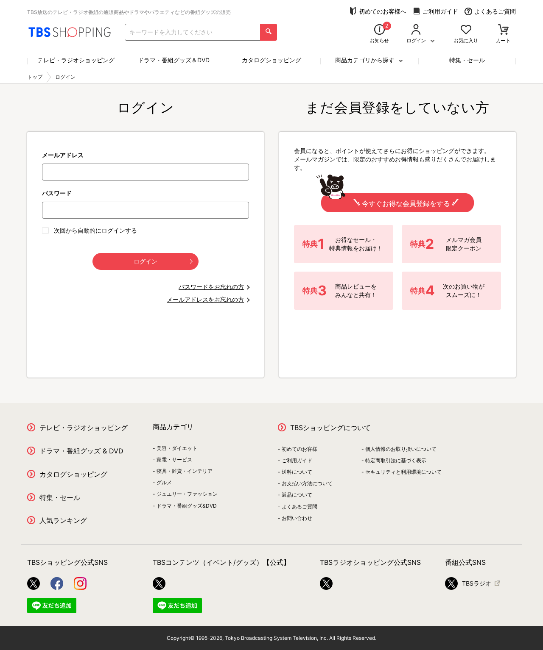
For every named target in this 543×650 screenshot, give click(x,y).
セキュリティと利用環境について (403, 472)
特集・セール (467, 60)
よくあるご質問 (495, 11)
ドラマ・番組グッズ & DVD (81, 451)
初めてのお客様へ (382, 11)
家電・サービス (174, 459)
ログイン (145, 261)
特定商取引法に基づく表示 (395, 460)
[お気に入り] (466, 30)
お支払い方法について (307, 483)
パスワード (57, 193)
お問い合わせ (297, 518)
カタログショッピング (271, 60)
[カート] (503, 30)
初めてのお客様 (299, 449)
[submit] (268, 32)
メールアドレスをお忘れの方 (205, 299)
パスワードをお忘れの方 (211, 286)
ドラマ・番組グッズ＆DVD (174, 60)
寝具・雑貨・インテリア (185, 471)
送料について (297, 472)
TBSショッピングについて (330, 427)
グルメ (164, 482)
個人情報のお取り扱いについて (401, 449)
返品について (297, 495)
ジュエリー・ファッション (187, 494)
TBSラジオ (476, 583)
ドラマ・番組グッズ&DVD (187, 506)
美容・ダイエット (177, 448)
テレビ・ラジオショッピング (76, 60)
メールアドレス (63, 154)
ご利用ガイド (440, 11)
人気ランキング (63, 520)
